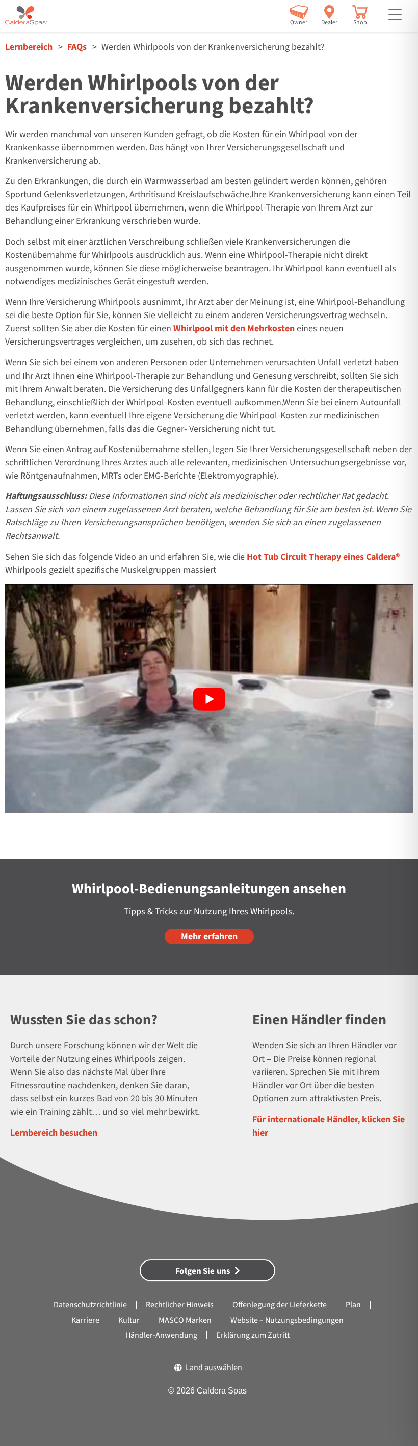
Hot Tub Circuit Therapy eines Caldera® (323, 556)
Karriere (85, 1320)
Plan (353, 1304)
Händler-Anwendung (161, 1335)
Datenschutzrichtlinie (90, 1304)
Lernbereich (29, 47)
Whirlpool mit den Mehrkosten (234, 328)
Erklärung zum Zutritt (253, 1335)
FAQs (77, 47)
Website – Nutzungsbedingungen (287, 1320)
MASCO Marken (185, 1320)
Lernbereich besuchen (53, 1132)
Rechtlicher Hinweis (180, 1304)
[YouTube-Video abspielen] (209, 698)
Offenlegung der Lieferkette (279, 1304)
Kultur (129, 1320)
